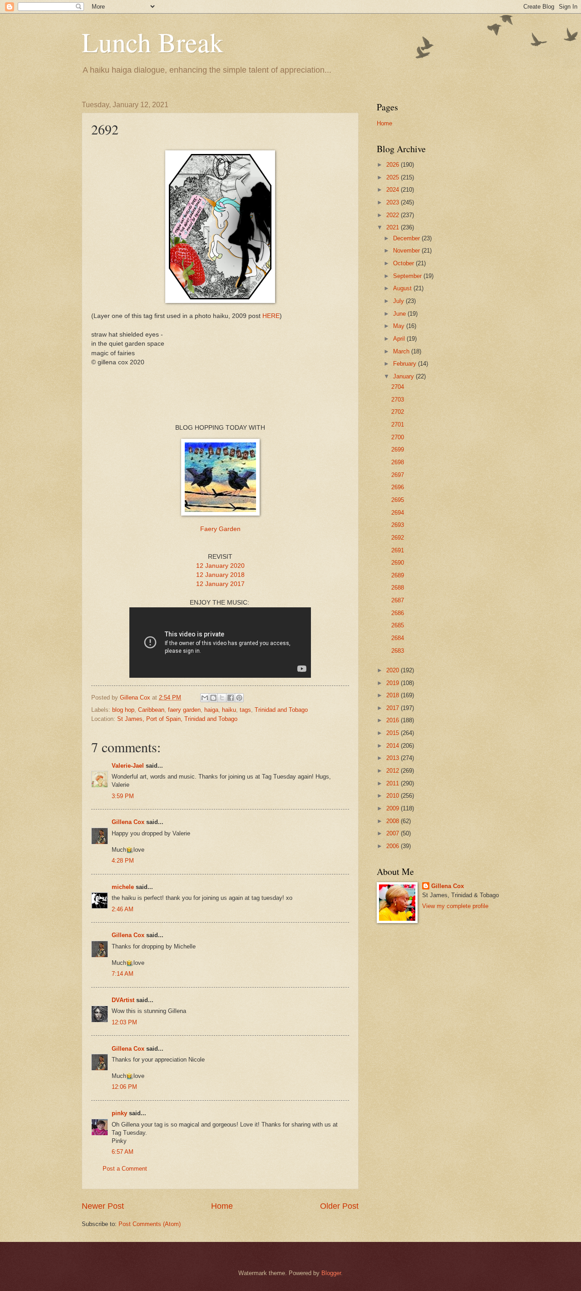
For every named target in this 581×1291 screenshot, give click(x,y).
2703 (397, 399)
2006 (393, 846)
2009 (393, 808)
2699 (397, 449)
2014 (393, 745)
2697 (397, 475)
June (400, 313)
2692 (397, 537)
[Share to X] (221, 697)
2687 (397, 600)
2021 (393, 227)
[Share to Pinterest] (239, 697)
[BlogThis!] (213, 697)
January (404, 376)
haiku (229, 709)
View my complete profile (455, 906)
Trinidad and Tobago (281, 709)
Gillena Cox (128, 822)
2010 (393, 795)
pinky (119, 1113)
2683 (397, 650)
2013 (393, 758)
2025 (393, 177)
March (402, 351)
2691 (397, 550)
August (403, 288)
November (407, 250)
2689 (397, 575)
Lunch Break (152, 42)
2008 (393, 821)
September (408, 276)
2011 (393, 783)
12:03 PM (124, 1022)
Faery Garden (220, 529)
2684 (397, 638)
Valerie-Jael (128, 765)
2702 (397, 411)
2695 (397, 500)
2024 (393, 189)
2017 (393, 708)
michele (123, 887)
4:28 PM (123, 860)
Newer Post (103, 1206)
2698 (397, 462)
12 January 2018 (220, 574)
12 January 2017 (220, 584)
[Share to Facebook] (230, 697)
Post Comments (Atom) (149, 1224)
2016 (393, 720)
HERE (271, 316)
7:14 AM (122, 973)
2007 (393, 833)
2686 (397, 613)
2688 (397, 587)
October (404, 263)
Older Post (339, 1206)
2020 (393, 670)
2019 (393, 683)
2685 (397, 625)
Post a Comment (125, 1168)
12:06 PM (124, 1086)
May (399, 326)
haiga (211, 709)
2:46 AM (122, 909)
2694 (397, 512)
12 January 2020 (220, 565)
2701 (397, 424)
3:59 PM (123, 796)
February (405, 363)
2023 (393, 202)
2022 (393, 215)
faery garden (184, 709)
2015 (393, 733)
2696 (397, 487)
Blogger (331, 1273)
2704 (397, 386)
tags (245, 709)
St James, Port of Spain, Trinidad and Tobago (177, 718)
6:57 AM (122, 1151)
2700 (397, 437)
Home (222, 1206)
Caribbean (151, 709)
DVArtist (123, 1000)
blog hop (123, 709)
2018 (393, 695)
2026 (393, 164)
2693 (397, 524)
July (399, 301)
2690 (397, 562)
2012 (393, 770)
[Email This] (204, 697)
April (400, 338)
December (407, 238)
